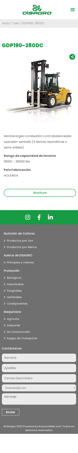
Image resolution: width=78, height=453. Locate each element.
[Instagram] (27, 217)
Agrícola (13, 319)
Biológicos (14, 278)
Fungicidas (14, 291)
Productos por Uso (20, 241)
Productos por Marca (22, 247)
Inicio (5, 23)
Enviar (10, 412)
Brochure (40, 193)
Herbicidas (14, 297)
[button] (72, 9)
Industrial (13, 325)
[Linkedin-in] (50, 217)
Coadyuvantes (17, 303)
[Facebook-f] (39, 217)
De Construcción (18, 332)
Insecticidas (15, 284)
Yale (15, 23)
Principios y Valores (20, 262)
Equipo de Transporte (22, 338)
